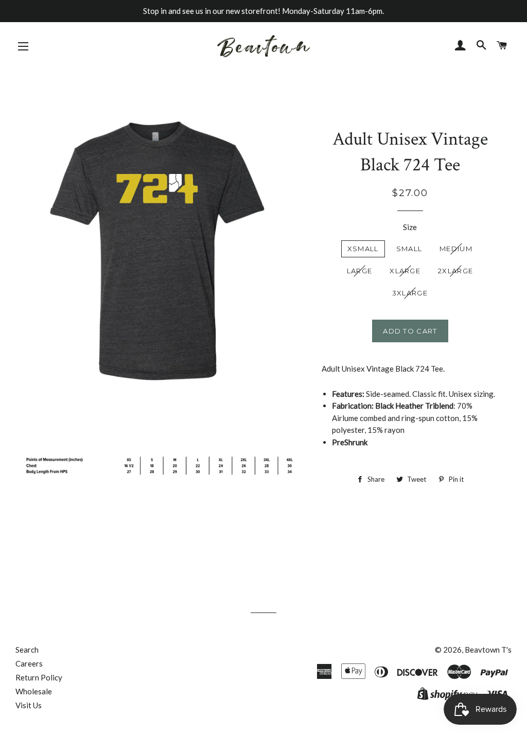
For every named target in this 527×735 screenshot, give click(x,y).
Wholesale (33, 691)
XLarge (405, 271)
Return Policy (38, 677)
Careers (29, 663)
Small (409, 248)
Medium (456, 248)
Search (27, 649)
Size (410, 227)
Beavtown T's (488, 649)
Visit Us (28, 705)
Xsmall (363, 248)
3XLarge (410, 293)
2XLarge (455, 271)
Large (360, 271)
